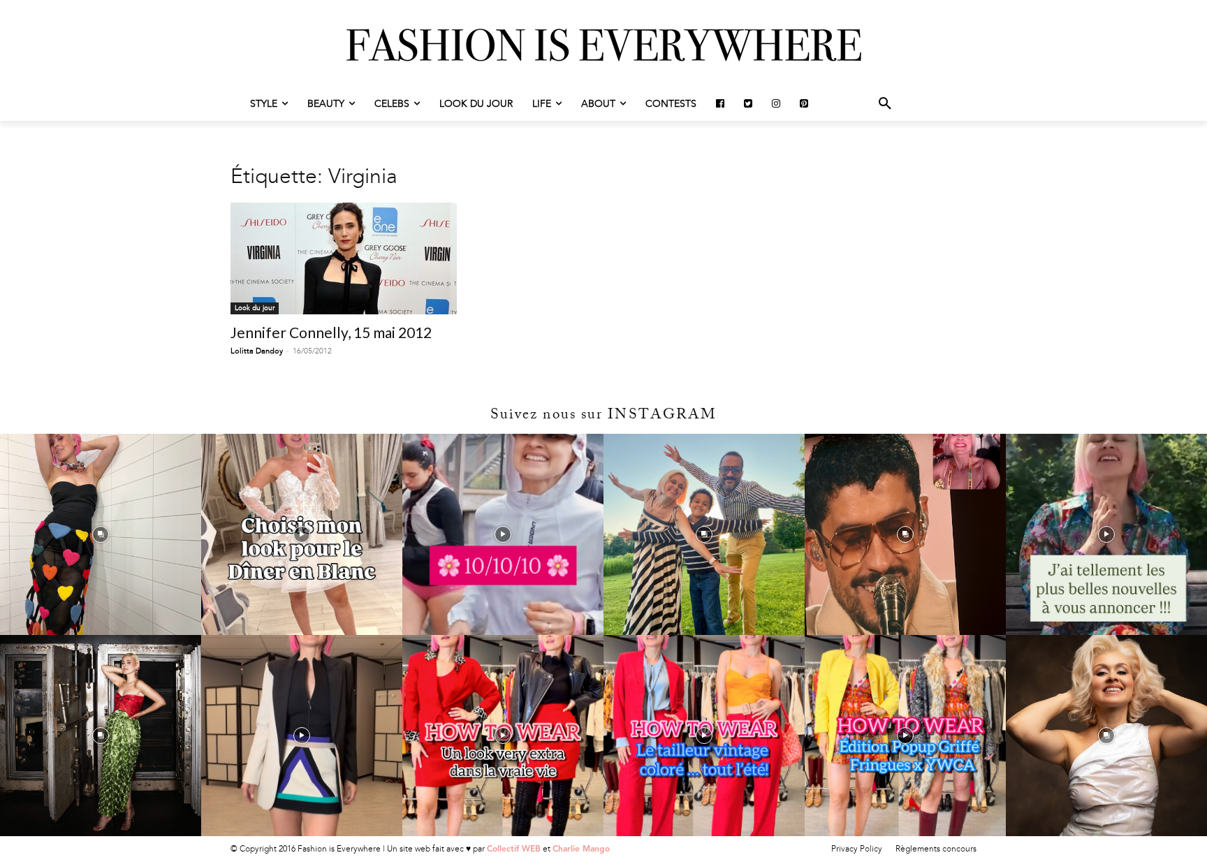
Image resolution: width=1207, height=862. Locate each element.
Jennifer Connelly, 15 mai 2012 (331, 332)
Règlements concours (935, 849)
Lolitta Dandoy (257, 351)
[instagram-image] (100, 534)
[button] (885, 104)
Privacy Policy (856, 849)
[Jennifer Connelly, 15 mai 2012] (344, 258)
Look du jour (255, 308)
